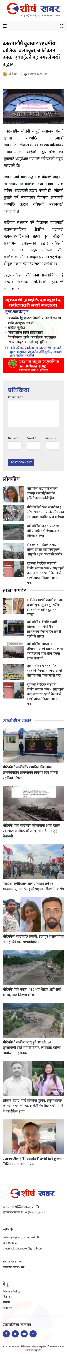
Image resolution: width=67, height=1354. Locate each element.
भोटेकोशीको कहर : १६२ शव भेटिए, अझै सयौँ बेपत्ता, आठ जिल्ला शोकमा (43, 531)
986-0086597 (11, 1243)
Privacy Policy (11, 1291)
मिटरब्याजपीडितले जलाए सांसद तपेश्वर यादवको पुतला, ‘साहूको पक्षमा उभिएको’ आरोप (44, 549)
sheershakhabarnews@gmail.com (23, 1248)
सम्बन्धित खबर (17, 720)
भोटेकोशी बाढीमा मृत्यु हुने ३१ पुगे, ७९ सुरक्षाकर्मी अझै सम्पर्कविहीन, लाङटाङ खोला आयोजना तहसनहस (32, 1047)
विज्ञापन (7, 1297)
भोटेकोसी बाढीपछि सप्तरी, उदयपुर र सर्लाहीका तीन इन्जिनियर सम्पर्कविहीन (42, 493)
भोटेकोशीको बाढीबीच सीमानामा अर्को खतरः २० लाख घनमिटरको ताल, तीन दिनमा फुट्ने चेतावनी (45, 651)
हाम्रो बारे (8, 1308)
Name (13, 438)
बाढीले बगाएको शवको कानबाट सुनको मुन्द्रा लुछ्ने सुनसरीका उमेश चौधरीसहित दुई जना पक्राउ (45, 607)
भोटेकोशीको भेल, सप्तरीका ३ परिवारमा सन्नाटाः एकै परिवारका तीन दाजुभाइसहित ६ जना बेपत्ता (45, 512)
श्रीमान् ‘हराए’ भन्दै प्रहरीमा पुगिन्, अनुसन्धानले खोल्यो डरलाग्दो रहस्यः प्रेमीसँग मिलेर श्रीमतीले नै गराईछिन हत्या (33, 1106)
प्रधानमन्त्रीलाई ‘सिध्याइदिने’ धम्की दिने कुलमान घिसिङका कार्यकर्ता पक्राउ (33, 1161)
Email (31, 438)
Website (51, 438)
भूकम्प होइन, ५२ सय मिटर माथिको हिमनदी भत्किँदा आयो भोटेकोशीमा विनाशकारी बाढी (44, 670)
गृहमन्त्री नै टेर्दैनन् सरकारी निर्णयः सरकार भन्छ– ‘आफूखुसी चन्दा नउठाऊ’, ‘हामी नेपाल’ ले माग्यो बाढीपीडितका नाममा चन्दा (45, 573)
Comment (15, 397)
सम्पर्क (6, 1302)
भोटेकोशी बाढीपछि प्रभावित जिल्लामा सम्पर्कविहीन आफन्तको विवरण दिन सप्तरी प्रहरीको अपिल (44, 629)
